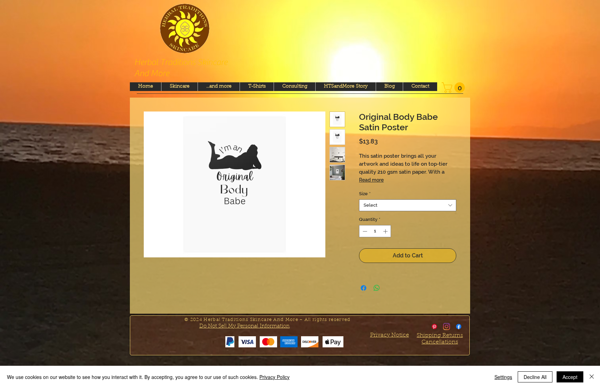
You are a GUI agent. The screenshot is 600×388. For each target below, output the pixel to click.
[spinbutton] (375, 231)
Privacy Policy (274, 376)
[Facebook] (458, 326)
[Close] (592, 376)
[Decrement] (364, 231)
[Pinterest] (434, 326)
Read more (371, 180)
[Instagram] (446, 326)
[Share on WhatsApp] (377, 288)
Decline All (535, 376)
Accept (569, 376)
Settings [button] (503, 376)
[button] (454, 87)
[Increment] (386, 231)
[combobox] (407, 205)
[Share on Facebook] (363, 288)
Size (364, 193)
